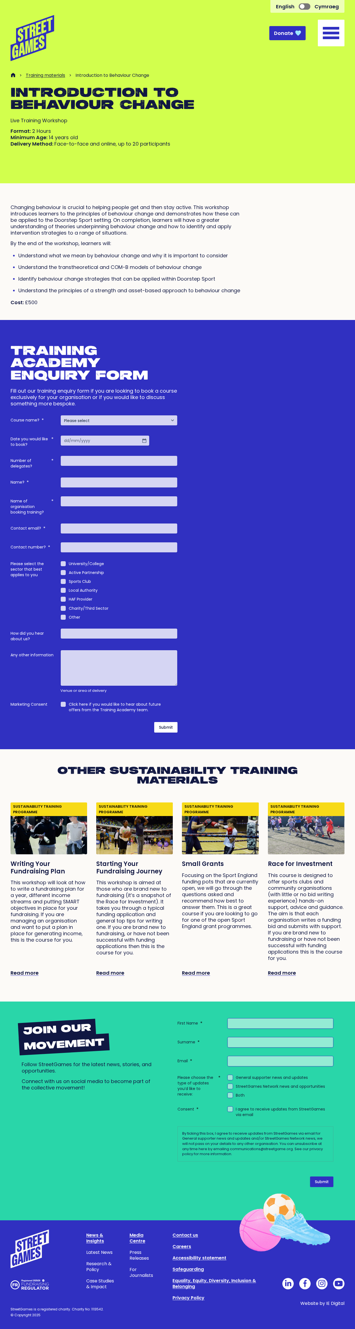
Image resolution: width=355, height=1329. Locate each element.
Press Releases (139, 1255)
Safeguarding (188, 1269)
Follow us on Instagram (322, 1283)
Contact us (185, 1235)
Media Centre (137, 1238)
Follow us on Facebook (305, 1283)
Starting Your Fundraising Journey (129, 868)
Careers (182, 1246)
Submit (166, 727)
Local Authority (83, 590)
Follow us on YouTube (338, 1283)
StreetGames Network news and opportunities (280, 1086)
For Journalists (141, 1272)
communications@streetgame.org (261, 1149)
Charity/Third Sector (88, 608)
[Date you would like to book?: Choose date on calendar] (144, 441)
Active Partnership (86, 572)
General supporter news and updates (272, 1077)
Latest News (99, 1252)
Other (74, 617)
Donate (283, 33)
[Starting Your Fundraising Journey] (134, 828)
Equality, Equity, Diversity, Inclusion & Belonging (214, 1283)
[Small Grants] (220, 828)
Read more (25, 973)
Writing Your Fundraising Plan (38, 868)
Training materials (45, 75)
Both (240, 1095)
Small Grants (203, 864)
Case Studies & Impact (100, 1284)
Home (13, 75)
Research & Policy (98, 1266)
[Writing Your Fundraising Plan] (49, 828)
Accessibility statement (199, 1258)
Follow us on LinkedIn (288, 1283)
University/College (86, 563)
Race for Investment (300, 864)
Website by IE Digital (322, 1303)
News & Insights (95, 1238)
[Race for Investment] (306, 828)
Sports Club (80, 581)
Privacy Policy (188, 1298)
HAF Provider (80, 599)
